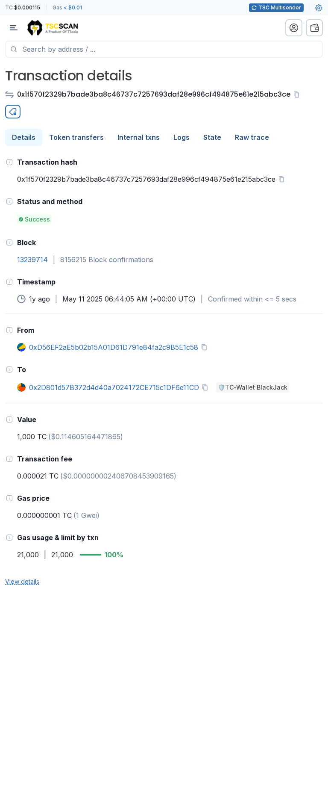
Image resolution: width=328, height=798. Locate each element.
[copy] (298, 94)
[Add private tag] (12, 111)
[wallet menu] (314, 27)
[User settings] (318, 7)
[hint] (9, 162)
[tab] (23, 137)
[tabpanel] (164, 371)
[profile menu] (293, 27)
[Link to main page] (52, 27)
